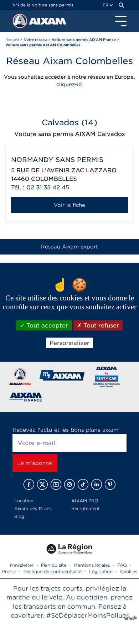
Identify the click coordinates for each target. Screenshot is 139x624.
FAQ (122, 565)
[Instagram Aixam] (69, 484)
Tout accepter (46, 325)
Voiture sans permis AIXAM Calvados (69, 134)
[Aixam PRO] (20, 378)
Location (24, 500)
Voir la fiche (69, 205)
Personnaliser (69, 343)
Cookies (128, 571)
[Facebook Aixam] (29, 484)
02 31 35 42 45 (47, 187)
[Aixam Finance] (26, 398)
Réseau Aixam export (69, 247)
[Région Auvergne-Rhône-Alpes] (69, 557)
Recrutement (85, 508)
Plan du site (53, 565)
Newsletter (22, 565)
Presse (9, 571)
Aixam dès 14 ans (33, 508)
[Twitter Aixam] (42, 484)
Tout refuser (100, 325)
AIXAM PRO (84, 500)
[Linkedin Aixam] (96, 484)
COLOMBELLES (54, 178)
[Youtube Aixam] (56, 484)
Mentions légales (92, 565)
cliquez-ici (69, 84)
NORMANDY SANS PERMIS (57, 159)
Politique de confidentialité (53, 571)
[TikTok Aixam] (83, 484)
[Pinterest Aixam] (110, 484)
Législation (101, 571)
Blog (19, 516)
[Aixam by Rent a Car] (106, 378)
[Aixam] (20, 23)
